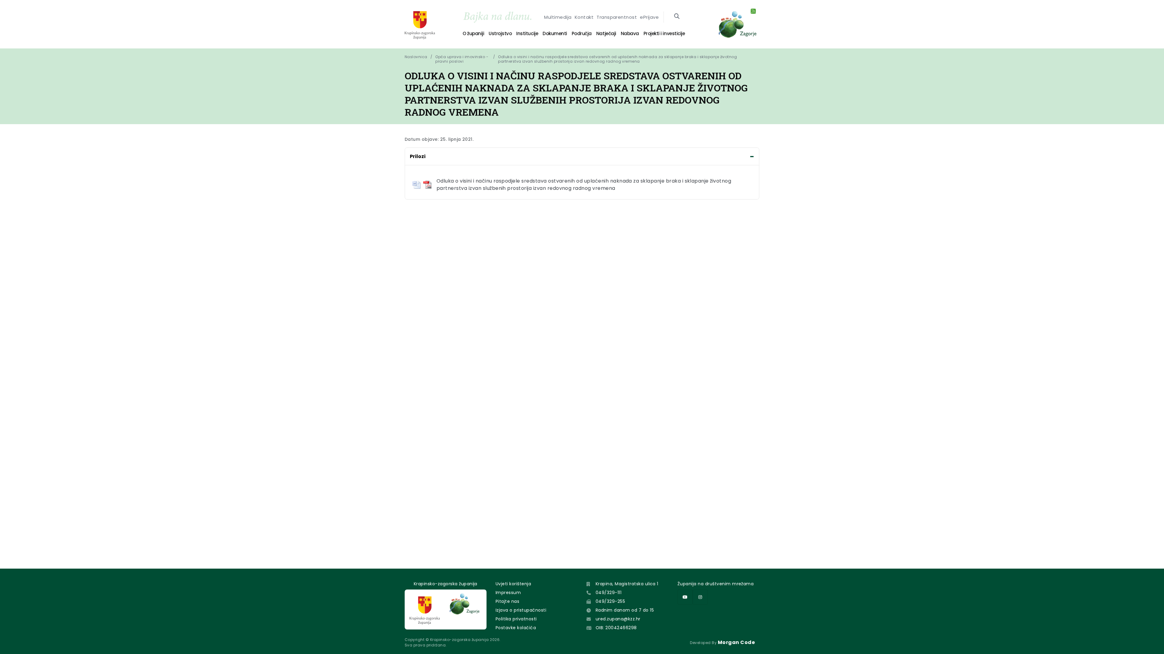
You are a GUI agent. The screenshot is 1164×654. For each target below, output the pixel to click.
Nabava (630, 33)
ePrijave (649, 17)
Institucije (527, 33)
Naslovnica (416, 56)
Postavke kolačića (516, 628)
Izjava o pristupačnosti (521, 610)
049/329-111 (608, 593)
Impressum (508, 593)
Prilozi (418, 156)
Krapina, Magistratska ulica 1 (627, 584)
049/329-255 (610, 601)
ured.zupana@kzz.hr (618, 619)
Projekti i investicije (664, 33)
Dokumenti (555, 33)
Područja (582, 33)
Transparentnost (617, 17)
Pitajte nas (507, 601)
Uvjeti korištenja (513, 584)
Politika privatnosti (516, 619)
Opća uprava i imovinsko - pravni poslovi (461, 59)
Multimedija (557, 17)
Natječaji (606, 33)
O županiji (473, 33)
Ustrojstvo (500, 33)
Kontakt (584, 17)
